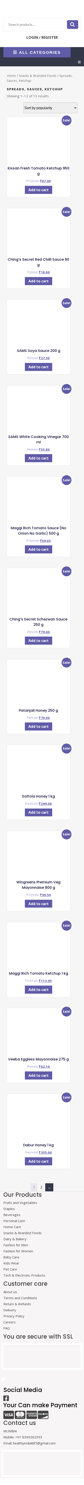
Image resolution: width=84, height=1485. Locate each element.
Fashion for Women (18, 1251)
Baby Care (11, 1257)
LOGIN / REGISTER (42, 37)
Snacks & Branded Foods (37, 75)
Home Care (12, 1227)
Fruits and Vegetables (20, 1202)
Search (72, 24)
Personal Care (14, 1220)
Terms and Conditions (20, 1298)
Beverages (11, 1214)
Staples (9, 1208)
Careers (9, 1322)
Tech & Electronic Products (24, 1275)
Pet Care (10, 1269)
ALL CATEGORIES (40, 52)
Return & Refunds (17, 1304)
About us (10, 1292)
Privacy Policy (13, 1316)
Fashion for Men (15, 1245)
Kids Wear (11, 1263)
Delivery (9, 1310)
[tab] (79, 62)
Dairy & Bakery (14, 1239)
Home (11, 75)
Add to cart (38, 189)
